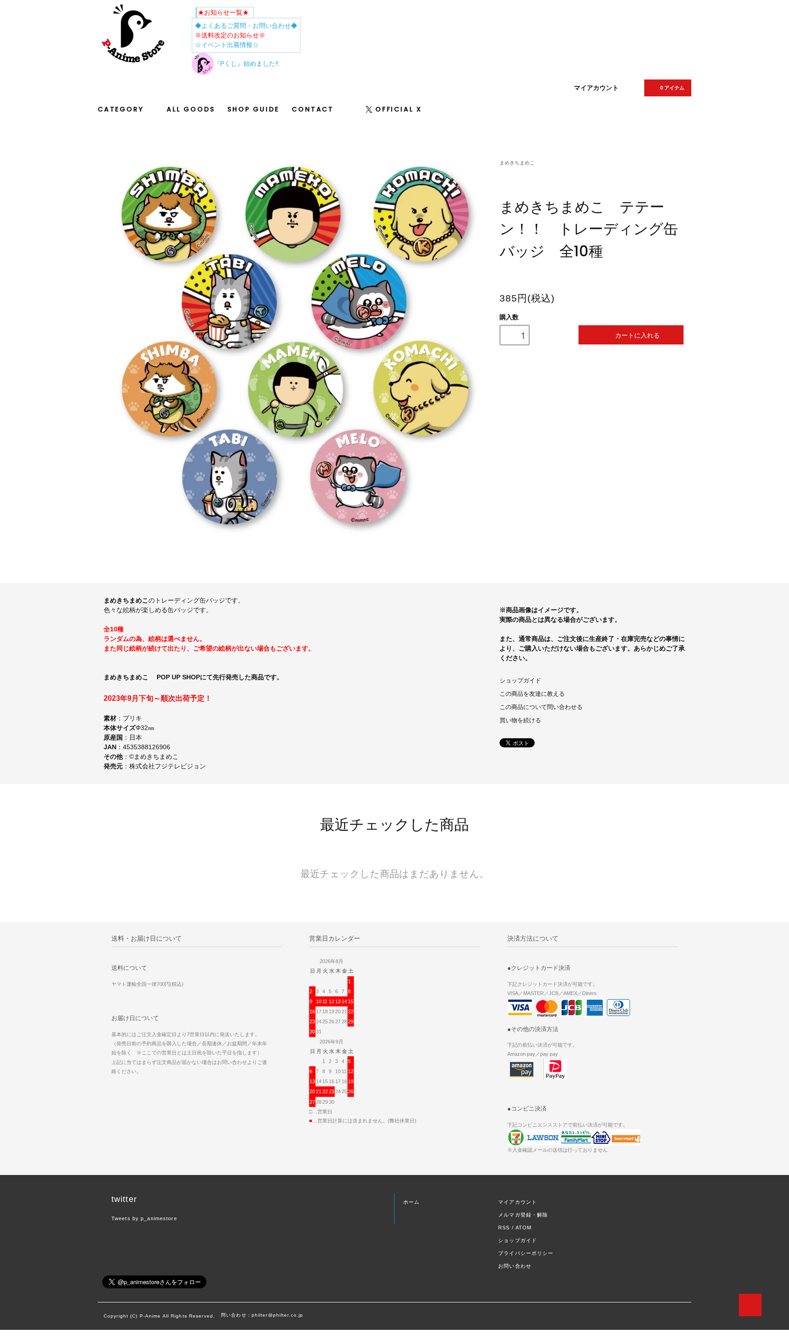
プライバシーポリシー (525, 1253)
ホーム (411, 1202)
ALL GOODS (191, 109)
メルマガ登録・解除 (523, 1214)
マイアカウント (596, 87)
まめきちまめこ (517, 162)
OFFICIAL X (398, 109)
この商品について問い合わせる (541, 707)
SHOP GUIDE (253, 109)
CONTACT (313, 109)
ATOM (523, 1227)
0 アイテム (672, 87)
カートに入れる (637, 334)
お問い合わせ (514, 1266)
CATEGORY (122, 109)
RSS (504, 1227)
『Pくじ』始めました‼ (246, 63)
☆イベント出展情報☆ (227, 44)
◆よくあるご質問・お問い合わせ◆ (246, 25)
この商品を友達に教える (532, 694)
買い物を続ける (520, 720)
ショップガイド (520, 680)
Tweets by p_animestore (144, 1218)
